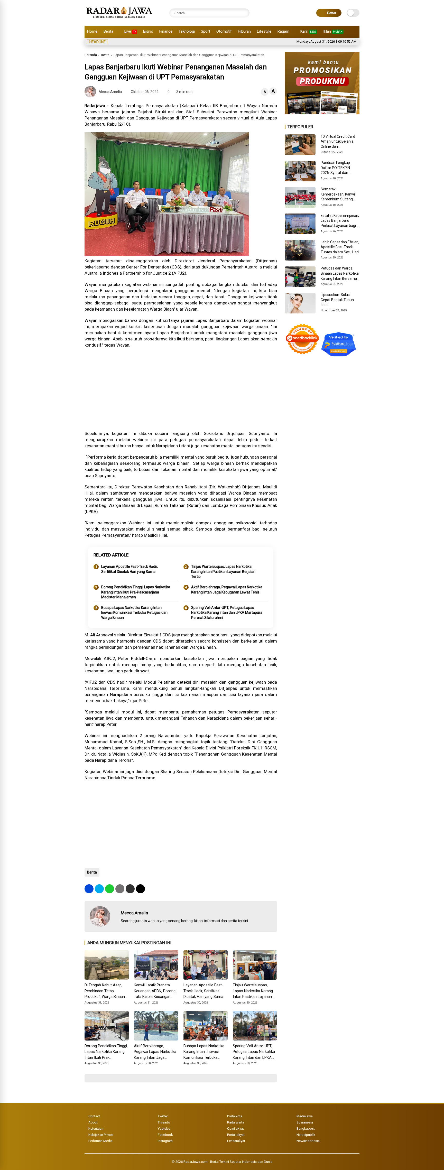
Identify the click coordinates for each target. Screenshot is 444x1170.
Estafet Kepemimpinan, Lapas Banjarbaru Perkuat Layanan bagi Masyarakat (340, 220)
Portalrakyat (236, 1135)
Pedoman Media (100, 1141)
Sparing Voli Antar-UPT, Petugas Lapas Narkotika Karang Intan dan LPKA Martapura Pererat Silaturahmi (226, 613)
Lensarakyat (236, 1141)
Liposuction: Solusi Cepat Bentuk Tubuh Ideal (337, 300)
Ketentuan (95, 1128)
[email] (130, 888)
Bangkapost (306, 1128)
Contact (94, 1116)
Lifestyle (264, 31)
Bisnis (148, 31)
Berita (108, 31)
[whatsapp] (109, 888)
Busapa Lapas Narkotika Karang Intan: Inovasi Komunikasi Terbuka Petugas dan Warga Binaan (134, 613)
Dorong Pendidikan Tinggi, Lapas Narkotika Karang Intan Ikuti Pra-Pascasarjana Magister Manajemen (135, 592)
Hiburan (244, 31)
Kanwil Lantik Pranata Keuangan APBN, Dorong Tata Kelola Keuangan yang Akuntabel (154, 991)
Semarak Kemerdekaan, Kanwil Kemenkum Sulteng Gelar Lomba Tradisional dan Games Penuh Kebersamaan (339, 194)
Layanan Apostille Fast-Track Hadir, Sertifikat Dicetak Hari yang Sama (129, 569)
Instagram (165, 1141)
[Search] (244, 12)
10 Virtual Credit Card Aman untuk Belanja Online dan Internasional (338, 141)
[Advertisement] (181, 389)
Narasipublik (306, 1135)
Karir (308, 31)
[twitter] (99, 888)
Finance (165, 31)
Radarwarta (235, 1122)
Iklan (333, 31)
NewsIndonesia (308, 1141)
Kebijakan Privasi (100, 1135)
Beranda (91, 55)
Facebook (165, 1135)
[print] (119, 888)
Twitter (163, 1116)
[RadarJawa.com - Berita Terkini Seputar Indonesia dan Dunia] (120, 19)
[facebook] (89, 888)
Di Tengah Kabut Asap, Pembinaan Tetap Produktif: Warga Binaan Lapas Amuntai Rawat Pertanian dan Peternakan (106, 991)
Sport (205, 31)
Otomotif (224, 31)
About (93, 1122)
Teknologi (187, 31)
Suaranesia (305, 1122)
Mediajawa (305, 1116)
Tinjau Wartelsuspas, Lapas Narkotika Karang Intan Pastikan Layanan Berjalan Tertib (223, 571)
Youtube (164, 1128)
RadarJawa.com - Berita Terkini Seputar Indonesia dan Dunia (227, 1162)
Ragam (283, 31)
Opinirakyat (235, 1128)
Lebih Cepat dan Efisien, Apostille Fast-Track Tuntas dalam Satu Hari (340, 247)
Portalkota (234, 1116)
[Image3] (322, 112)
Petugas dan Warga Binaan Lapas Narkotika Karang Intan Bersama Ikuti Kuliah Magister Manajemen (340, 273)
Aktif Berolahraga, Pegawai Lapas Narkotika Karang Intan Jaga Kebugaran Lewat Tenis (226, 589)
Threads (164, 1122)
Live (130, 31)
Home (92, 31)
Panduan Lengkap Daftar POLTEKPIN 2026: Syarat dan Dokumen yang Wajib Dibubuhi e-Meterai (338, 168)
